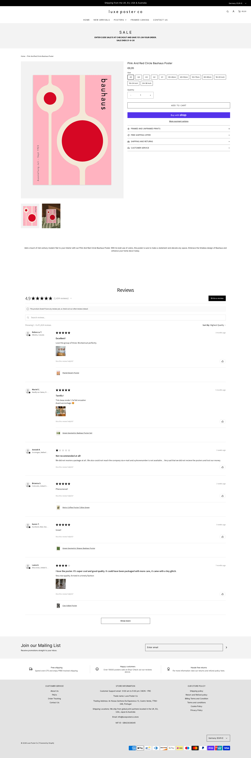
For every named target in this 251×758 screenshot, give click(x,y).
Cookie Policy (196, 706)
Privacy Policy (196, 710)
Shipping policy (196, 691)
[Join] (226, 647)
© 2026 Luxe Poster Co (29, 743)
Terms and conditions (196, 702)
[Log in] (233, 11)
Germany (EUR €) (236, 3)
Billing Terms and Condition (196, 698)
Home (86, 20)
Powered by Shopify (46, 743)
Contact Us (160, 20)
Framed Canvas (140, 20)
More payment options (178, 121)
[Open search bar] (227, 11)
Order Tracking (54, 698)
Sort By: (206, 325)
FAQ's (54, 695)
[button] (30, 216)
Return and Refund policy (196, 695)
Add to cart (178, 105)
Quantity (130, 90)
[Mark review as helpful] (222, 361)
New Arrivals (102, 20)
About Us (54, 691)
